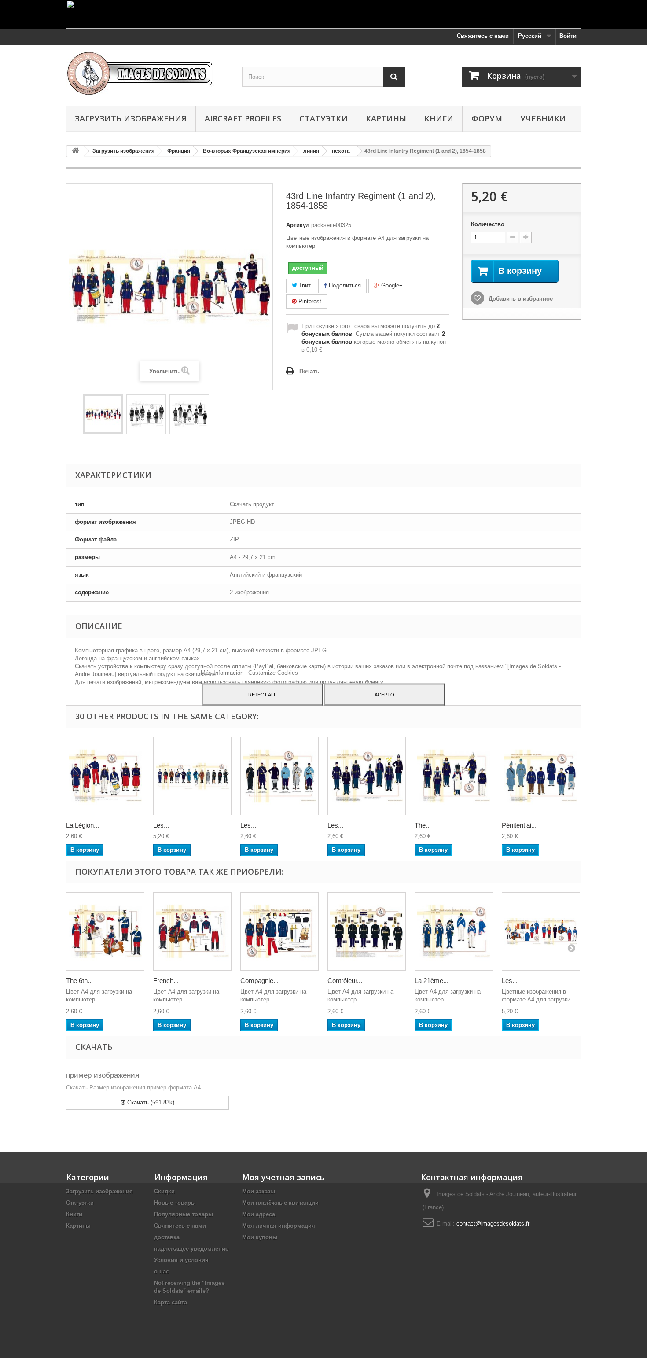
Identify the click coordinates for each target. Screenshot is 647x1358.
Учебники (543, 118)
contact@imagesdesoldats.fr (492, 1223)
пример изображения (102, 1075)
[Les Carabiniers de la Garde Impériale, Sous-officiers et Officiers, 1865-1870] (541, 931)
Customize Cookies (273, 672)
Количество (487, 224)
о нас (161, 1271)
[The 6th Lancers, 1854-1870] (105, 931)
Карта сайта (170, 1302)
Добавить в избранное (520, 298)
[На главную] (75, 151)
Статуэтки (323, 118)
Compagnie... (259, 980)
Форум (486, 118)
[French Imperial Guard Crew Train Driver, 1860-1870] (192, 931)
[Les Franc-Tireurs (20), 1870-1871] (279, 776)
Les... (161, 825)
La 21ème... (431, 980)
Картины (386, 118)
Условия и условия (181, 1260)
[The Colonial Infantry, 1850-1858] (454, 776)
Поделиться (344, 285)
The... (423, 825)
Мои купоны (259, 1237)
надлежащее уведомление (191, 1248)
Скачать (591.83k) (149, 1102)
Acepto (384, 694)
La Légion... (82, 825)
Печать (309, 371)
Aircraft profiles (243, 118)
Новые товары (175, 1203)
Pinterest (309, 301)
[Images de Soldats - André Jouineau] (147, 73)
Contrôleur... (344, 980)
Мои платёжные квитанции (280, 1203)
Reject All (262, 694)
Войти (568, 36)
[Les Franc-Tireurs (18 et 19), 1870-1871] (192, 776)
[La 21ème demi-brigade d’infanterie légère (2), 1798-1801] (454, 931)
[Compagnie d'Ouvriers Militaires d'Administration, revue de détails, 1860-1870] (279, 931)
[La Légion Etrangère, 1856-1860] (105, 776)
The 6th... (79, 980)
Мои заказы (258, 1191)
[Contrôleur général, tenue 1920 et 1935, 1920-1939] (366, 931)
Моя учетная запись (283, 1177)
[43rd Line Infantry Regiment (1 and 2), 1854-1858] (103, 414)
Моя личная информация (278, 1225)
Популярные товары (183, 1214)
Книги (438, 118)
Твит (304, 285)
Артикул (297, 225)
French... (166, 980)
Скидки (164, 1191)
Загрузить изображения (131, 118)
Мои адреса (258, 1214)
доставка (167, 1237)
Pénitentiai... (519, 825)
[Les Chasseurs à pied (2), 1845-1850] (366, 776)
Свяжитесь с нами (483, 36)
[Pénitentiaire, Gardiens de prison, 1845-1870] (541, 776)
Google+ (391, 285)
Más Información (223, 672)
